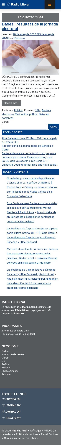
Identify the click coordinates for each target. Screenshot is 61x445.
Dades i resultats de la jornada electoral (30, 26)
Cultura (5, 351)
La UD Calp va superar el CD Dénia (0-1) (25, 160)
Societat (6, 367)
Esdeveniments (10, 371)
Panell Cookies (49, 434)
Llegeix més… (12, 103)
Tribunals (6, 374)
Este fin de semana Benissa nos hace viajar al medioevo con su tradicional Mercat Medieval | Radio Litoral (32, 208)
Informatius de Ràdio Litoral (16, 330)
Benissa (46, 110)
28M (38, 110)
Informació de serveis (13, 354)
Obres (5, 357)
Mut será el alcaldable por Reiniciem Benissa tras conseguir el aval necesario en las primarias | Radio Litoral (32, 254)
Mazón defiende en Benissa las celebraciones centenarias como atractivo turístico (31, 217)
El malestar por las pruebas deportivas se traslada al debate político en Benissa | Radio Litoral (30, 183)
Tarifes (35, 438)
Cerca (5, 121)
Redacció (19, 38)
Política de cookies (27, 434)
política (33, 114)
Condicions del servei (16, 438)
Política (18, 110)
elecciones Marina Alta (15, 114)
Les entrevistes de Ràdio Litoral (18, 334)
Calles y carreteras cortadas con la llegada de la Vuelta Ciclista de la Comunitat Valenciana (32, 192)
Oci (3, 361)
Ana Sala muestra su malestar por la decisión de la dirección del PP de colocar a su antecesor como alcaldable (32, 283)
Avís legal (35, 430)
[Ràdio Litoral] (22, 4)
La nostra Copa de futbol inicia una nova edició (29, 164)
